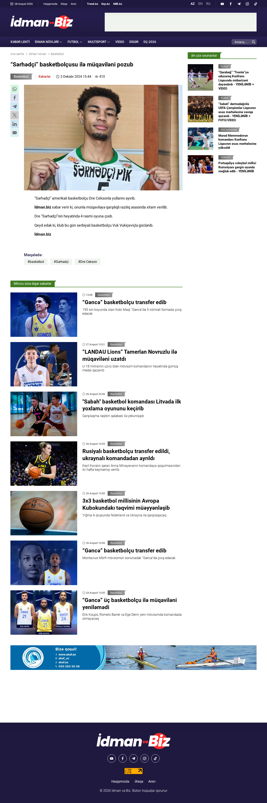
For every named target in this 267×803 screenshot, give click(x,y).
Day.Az (105, 3)
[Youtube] (222, 4)
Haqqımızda (50, 3)
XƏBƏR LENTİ (20, 42)
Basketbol (21, 77)
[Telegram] (239, 4)
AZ (193, 4)
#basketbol (36, 262)
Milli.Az (117, 3)
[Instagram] (247, 4)
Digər (133, 42)
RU (208, 4)
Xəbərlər (44, 77)
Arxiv (73, 3)
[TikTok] (255, 4)
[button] (15, 89)
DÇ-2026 (150, 42)
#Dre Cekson (87, 262)
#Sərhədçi (61, 262)
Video (119, 42)
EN (200, 4)
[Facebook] (230, 4)
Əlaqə (63, 3)
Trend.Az (92, 3)
